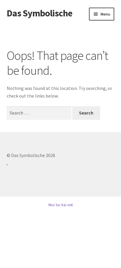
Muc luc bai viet (60, 204)
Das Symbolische (39, 13)
